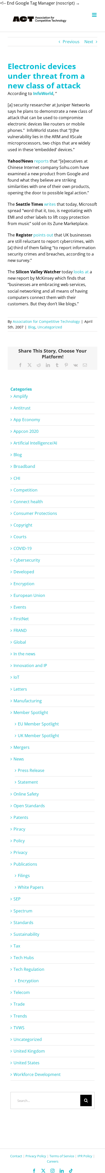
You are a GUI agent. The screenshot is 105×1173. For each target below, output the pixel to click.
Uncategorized (49, 327)
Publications (25, 864)
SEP (17, 899)
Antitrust (22, 408)
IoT (16, 677)
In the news (24, 654)
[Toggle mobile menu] (94, 15)
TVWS (19, 1028)
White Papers (31, 887)
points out (43, 235)
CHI (17, 478)
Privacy (20, 852)
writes (50, 204)
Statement (28, 782)
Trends (20, 1016)
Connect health (28, 501)
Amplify (21, 396)
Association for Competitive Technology (46, 321)
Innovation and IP (30, 665)
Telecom (22, 992)
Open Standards (29, 806)
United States (27, 1063)
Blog (31, 327)
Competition (25, 490)
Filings (24, 875)
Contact (16, 1156)
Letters (20, 689)
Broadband (24, 466)
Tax (17, 946)
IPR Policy (84, 1156)
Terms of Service (61, 1156)
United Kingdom (29, 1051)
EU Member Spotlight (38, 724)
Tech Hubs (24, 957)
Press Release (31, 770)
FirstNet (21, 619)
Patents (21, 817)
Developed (24, 572)
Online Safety (26, 794)
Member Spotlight (31, 712)
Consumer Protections (35, 513)
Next (88, 41)
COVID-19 (23, 548)
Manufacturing (28, 701)
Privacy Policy (35, 1156)
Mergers (22, 747)
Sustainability (26, 934)
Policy (19, 841)
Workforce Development (37, 1074)
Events (20, 607)
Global (20, 642)
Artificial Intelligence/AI (35, 443)
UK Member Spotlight (38, 735)
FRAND (20, 630)
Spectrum (23, 911)
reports (41, 161)
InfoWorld (43, 93)
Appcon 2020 (26, 431)
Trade (19, 1004)
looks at (81, 272)
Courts (20, 537)
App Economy (27, 419)
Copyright (23, 525)
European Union (29, 595)
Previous (71, 41)
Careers (52, 1161)
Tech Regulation (29, 969)
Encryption (24, 583)
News (19, 759)
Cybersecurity (27, 560)
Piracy (19, 829)
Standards (23, 922)
